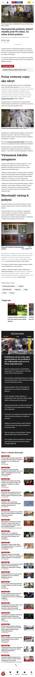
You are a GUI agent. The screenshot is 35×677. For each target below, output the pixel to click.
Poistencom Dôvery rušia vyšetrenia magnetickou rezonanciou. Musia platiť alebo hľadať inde (11, 649)
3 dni (17, 336)
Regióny (32, 304)
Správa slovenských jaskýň (16, 142)
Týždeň (29, 336)
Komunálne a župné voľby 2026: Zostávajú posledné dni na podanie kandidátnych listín (11, 546)
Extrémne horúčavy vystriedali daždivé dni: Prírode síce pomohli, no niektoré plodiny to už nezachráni (12, 555)
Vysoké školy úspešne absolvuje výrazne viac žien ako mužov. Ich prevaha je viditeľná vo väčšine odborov (11, 483)
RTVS (4, 40)
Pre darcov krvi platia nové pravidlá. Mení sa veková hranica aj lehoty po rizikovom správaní (19, 416)
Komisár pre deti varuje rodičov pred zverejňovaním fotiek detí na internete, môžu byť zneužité (11, 606)
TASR (7, 40)
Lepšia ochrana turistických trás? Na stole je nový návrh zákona (17, 319)
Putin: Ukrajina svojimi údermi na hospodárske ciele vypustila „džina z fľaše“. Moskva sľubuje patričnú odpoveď (18, 398)
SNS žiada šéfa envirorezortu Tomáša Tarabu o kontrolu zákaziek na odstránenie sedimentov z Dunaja (12, 565)
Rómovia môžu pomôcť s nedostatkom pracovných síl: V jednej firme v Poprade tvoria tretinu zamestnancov (18, 371)
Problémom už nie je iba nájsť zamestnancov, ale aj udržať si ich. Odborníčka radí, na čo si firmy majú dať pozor (17, 360)
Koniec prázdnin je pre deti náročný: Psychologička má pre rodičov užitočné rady (11, 639)
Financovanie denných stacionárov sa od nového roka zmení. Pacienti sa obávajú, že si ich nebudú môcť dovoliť (12, 460)
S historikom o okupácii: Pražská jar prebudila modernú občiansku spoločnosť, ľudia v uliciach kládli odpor (11, 617)
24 (29, 2)
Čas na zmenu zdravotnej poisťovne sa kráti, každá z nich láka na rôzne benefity (11, 585)
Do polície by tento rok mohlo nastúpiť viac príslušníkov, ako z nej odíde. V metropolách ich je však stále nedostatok (11, 472)
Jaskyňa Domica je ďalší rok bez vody (14, 70)
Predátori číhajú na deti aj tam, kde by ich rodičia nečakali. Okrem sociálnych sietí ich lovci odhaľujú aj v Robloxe (12, 596)
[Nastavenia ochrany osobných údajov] (3, 674)
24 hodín (5, 336)
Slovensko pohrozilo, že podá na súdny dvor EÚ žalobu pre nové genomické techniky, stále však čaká (19, 407)
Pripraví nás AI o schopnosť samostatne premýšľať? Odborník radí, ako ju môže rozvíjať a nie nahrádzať (11, 535)
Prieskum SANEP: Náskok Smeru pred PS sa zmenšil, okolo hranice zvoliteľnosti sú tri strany (11, 658)
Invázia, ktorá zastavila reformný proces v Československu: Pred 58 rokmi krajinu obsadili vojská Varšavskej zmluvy (11, 628)
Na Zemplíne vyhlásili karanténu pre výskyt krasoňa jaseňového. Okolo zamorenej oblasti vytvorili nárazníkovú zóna (19, 380)
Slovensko (11, 304)
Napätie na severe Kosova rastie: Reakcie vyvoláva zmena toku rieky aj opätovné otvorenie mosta (18, 425)
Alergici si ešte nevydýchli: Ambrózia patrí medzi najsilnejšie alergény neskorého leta (11, 503)
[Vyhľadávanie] (3, 2)
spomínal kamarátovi (7, 98)
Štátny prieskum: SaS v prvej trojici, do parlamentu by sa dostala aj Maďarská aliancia (17, 389)
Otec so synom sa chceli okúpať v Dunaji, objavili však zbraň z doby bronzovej (18, 433)
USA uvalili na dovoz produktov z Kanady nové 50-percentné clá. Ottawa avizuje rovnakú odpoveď (18, 441)
